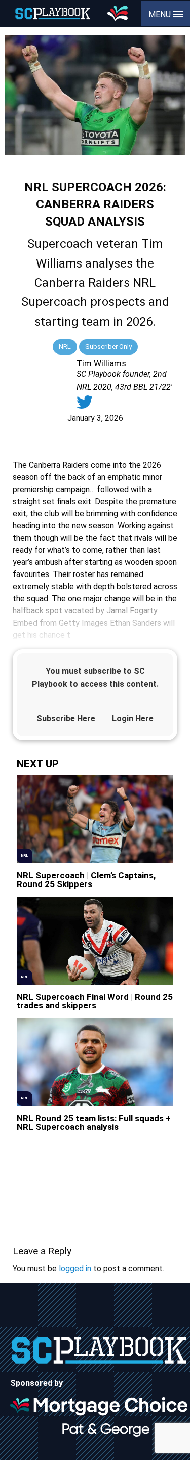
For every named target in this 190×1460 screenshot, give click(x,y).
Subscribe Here (65, 718)
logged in (75, 1268)
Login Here (133, 718)
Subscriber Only (108, 346)
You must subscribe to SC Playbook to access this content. (95, 677)
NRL (65, 346)
